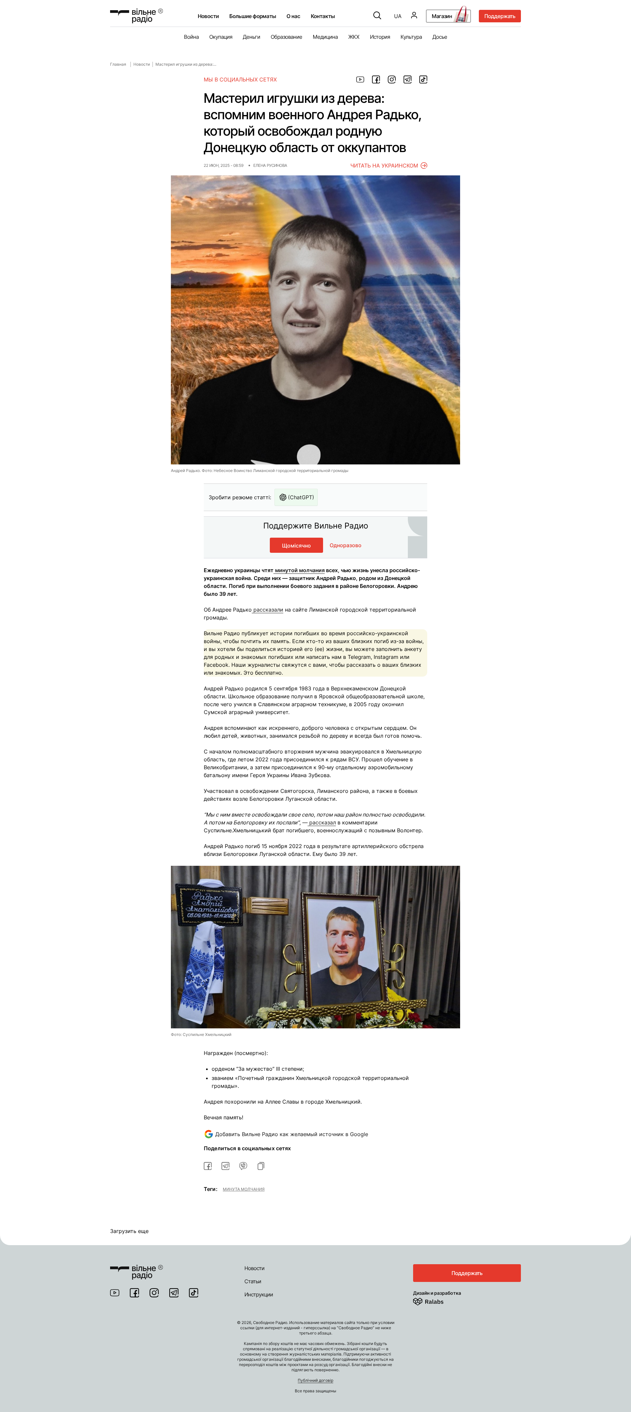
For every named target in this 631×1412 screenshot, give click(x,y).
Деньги (251, 37)
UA (398, 16)
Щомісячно (296, 545)
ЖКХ (354, 37)
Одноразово (346, 545)
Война (191, 37)
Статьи (253, 1281)
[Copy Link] (261, 1166)
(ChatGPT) (301, 497)
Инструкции (259, 1294)
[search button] (377, 16)
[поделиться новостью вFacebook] (208, 1166)
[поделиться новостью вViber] (243, 1166)
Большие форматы (252, 16)
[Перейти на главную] (136, 16)
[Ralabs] (436, 1300)
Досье (439, 37)
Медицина (325, 37)
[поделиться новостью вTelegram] (225, 1166)
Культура (411, 37)
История (380, 37)
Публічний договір (315, 1380)
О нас (293, 16)
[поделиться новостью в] (360, 79)
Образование (286, 37)
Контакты (323, 16)
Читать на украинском (384, 165)
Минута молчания (244, 1189)
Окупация (220, 37)
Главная (118, 64)
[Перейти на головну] (136, 1268)
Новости (208, 16)
